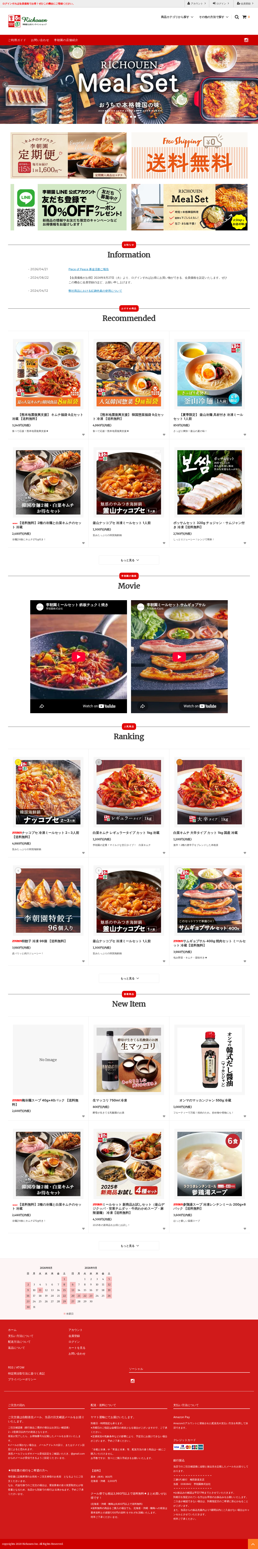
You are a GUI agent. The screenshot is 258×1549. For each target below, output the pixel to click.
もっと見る (128, 560)
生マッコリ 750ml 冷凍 (110, 1100)
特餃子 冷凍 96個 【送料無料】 (44, 941)
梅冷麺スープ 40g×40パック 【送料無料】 (45, 1102)
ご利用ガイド (17, 40)
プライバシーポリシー (22, 1379)
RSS (11, 1367)
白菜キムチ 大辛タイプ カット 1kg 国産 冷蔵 (205, 833)
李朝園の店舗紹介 (66, 40)
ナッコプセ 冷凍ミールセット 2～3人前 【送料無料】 (45, 835)
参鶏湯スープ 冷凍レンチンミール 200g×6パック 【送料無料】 (209, 1206)
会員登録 (245, 3)
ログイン (221, 3)
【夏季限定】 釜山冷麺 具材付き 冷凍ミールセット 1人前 (208, 417)
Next (253, 84)
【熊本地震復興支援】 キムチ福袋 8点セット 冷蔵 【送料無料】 (47, 417)
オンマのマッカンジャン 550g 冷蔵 (205, 1100)
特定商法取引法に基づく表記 (26, 1373)
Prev (5, 84)
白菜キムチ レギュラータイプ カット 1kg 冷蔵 (126, 833)
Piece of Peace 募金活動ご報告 (89, 269)
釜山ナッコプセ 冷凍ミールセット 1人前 (122, 523)
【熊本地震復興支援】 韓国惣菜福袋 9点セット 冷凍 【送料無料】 (128, 417)
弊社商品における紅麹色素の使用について (95, 290)
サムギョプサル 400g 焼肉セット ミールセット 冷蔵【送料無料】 (209, 943)
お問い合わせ (40, 40)
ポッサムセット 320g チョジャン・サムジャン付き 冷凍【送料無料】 (209, 525)
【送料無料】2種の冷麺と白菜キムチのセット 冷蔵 (46, 525)
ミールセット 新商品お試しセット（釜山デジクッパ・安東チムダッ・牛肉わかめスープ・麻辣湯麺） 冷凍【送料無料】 (128, 1208)
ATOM (20, 1367)
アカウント (197, 3)
